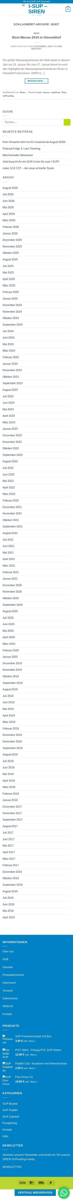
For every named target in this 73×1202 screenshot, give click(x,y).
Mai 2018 (8, 774)
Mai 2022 (8, 480)
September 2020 (13, 604)
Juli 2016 (8, 897)
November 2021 (12, 513)
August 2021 (10, 533)
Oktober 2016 (11, 878)
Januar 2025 (10, 298)
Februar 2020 (11, 650)
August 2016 (10, 891)
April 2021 (9, 559)
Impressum (9, 982)
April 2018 (9, 780)
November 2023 (12, 370)
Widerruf (8, 1006)
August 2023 (10, 389)
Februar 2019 (11, 728)
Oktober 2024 (11, 318)
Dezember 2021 (12, 507)
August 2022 (10, 461)
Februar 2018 (11, 793)
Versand (8, 990)
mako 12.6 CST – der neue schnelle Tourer (28, 168)
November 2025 (12, 246)
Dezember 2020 (12, 585)
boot (39, 92)
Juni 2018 (8, 767)
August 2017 (10, 826)
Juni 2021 (8, 546)
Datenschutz (10, 998)
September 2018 (13, 748)
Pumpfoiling (10, 1123)
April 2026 (9, 213)
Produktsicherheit (13, 974)
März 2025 (9, 285)
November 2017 (12, 813)
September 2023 (13, 383)
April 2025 (9, 279)
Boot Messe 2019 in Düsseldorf (36, 37)
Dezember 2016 (12, 871)
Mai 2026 (8, 207)
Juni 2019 (8, 702)
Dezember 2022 (12, 435)
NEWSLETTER (12, 1167)
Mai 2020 (8, 630)
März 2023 (9, 422)
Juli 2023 (8, 396)
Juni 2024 (8, 337)
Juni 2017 (8, 839)
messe (46, 92)
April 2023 (9, 415)
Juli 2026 (8, 194)
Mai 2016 (8, 910)
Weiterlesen (36, 81)
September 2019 (13, 683)
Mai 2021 (8, 552)
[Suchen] (62, 9)
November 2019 (12, 669)
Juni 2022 (8, 474)
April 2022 (9, 487)
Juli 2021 (8, 539)
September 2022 (13, 454)
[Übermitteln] (67, 122)
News (36, 33)
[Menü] (5, 9)
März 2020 (9, 643)
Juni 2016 (8, 904)
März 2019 (9, 721)
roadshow (55, 92)
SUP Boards (10, 1103)
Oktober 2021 (11, 520)
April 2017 (9, 852)
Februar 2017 (11, 865)
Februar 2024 (11, 357)
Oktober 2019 (11, 676)
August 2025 (10, 259)
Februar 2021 (11, 572)
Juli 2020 (8, 617)
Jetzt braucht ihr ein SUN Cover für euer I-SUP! (31, 161)
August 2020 (10, 611)
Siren (63, 92)
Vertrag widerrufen (35, 1192)
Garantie (8, 967)
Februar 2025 (11, 292)
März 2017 (9, 858)
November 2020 (12, 591)
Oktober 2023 (11, 376)
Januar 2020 (10, 656)
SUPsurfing (8, 96)
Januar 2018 (10, 800)
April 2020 (9, 637)
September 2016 (13, 884)
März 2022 (9, 493)
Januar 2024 (10, 363)
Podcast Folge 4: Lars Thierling (21, 148)
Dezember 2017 (12, 806)
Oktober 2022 (11, 448)
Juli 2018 (8, 761)
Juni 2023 (8, 402)
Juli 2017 (8, 832)
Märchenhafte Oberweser (18, 155)
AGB (5, 959)
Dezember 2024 (12, 305)
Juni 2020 (8, 624)
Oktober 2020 (11, 598)
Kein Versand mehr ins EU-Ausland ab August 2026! (34, 142)
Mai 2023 (8, 409)
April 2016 (9, 917)
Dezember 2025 (12, 239)
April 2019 (9, 715)
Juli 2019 (8, 696)
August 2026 (10, 187)
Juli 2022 (8, 467)
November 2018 (12, 741)
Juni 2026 (8, 200)
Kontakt (7, 1014)
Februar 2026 (11, 226)
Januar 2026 (10, 233)
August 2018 (10, 754)
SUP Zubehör (11, 1116)
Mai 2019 (8, 708)
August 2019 (10, 689)
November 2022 (12, 441)
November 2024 (12, 311)
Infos (5, 1136)
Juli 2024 (8, 331)
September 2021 (13, 526)
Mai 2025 (8, 272)
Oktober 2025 (11, 252)
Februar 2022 (11, 500)
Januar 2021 (10, 578)
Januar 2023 (10, 428)
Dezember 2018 (12, 734)
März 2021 (9, 565)
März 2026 (9, 220)
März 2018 (9, 787)
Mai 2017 (8, 845)
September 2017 (13, 819)
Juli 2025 (8, 266)
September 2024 (13, 324)
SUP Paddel (10, 1110)
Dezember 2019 (12, 663)
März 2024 (9, 350)
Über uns (8, 951)
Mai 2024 (8, 344)
